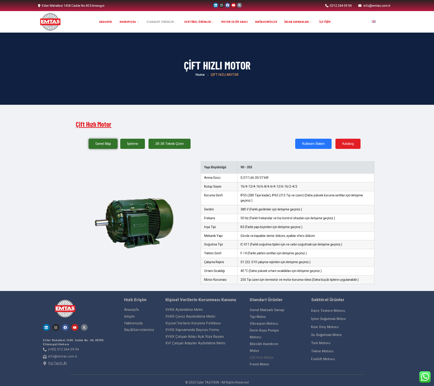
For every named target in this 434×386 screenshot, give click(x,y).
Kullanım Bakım (313, 143)
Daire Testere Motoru (328, 310)
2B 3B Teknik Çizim (169, 143)
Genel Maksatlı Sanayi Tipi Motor (267, 313)
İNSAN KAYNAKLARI (297, 22)
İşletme (132, 143)
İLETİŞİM (324, 22)
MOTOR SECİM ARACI (234, 22)
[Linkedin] (215, 5)
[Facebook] (227, 5)
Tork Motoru (320, 343)
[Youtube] (233, 5)
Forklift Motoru (323, 359)
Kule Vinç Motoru (325, 326)
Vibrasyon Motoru (264, 323)
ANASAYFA (105, 22)
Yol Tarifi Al (57, 363)
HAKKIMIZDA (128, 22)
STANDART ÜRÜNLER (160, 22)
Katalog (348, 143)
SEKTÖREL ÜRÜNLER (198, 22)
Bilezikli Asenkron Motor (264, 347)
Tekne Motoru (322, 351)
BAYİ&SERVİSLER (266, 22)
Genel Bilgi (103, 143)
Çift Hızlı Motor (262, 357)
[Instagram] (221, 5)
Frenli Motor (259, 364)
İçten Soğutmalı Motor (328, 318)
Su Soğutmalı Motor (326, 334)
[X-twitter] (239, 5)
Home (200, 74)
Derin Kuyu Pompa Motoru (264, 334)
